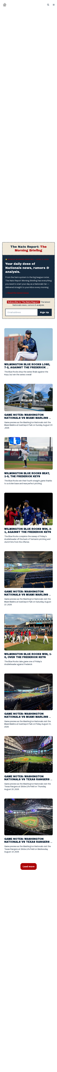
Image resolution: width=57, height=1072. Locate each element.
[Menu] (54, 5)
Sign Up (44, 312)
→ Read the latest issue (17, 293)
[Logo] (4, 4)
